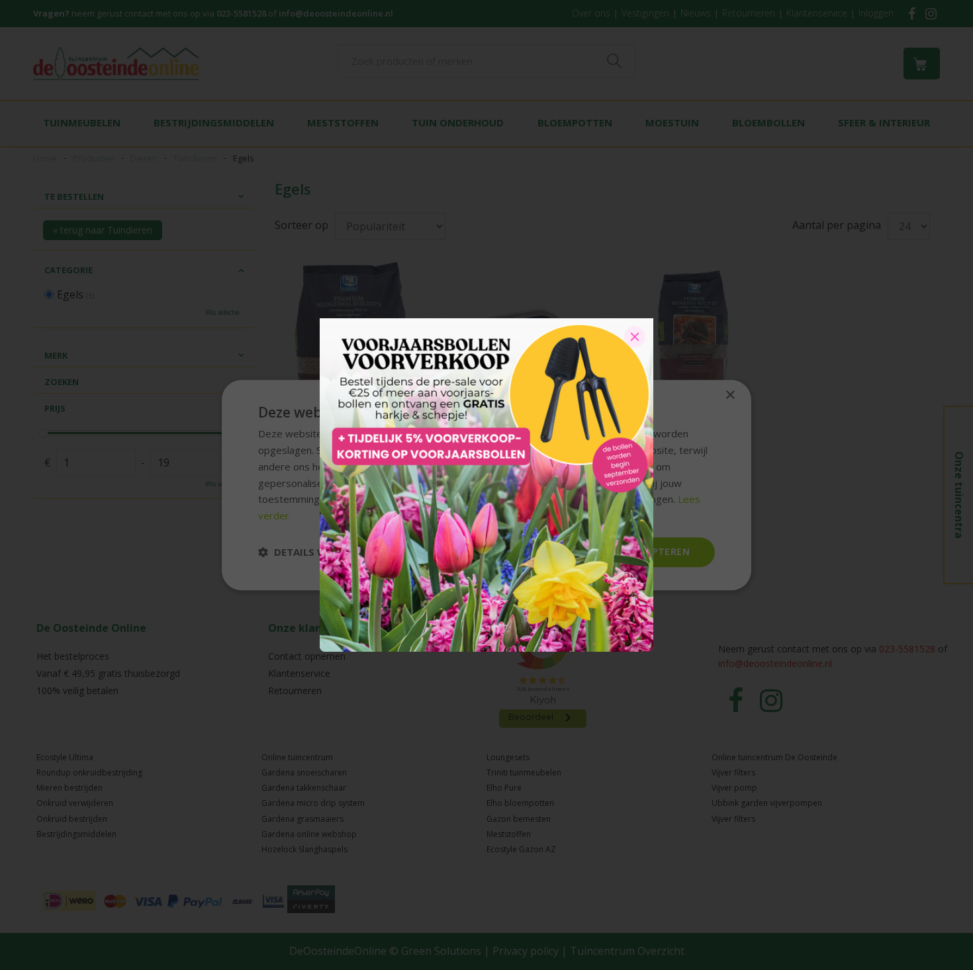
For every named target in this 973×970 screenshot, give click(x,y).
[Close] (634, 336)
